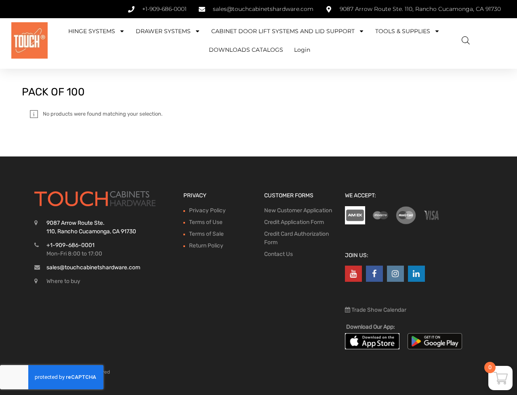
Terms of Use (206, 222)
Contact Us (278, 254)
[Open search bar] (466, 40)
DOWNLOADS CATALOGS (246, 49)
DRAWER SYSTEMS (163, 31)
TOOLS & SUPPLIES (402, 31)
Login (302, 49)
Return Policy (206, 245)
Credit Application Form (294, 222)
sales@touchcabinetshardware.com (93, 267)
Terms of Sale (206, 233)
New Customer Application (298, 210)
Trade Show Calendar (378, 309)
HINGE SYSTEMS (91, 31)
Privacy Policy (207, 210)
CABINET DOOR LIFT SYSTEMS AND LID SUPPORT (283, 31)
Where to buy (63, 281)
